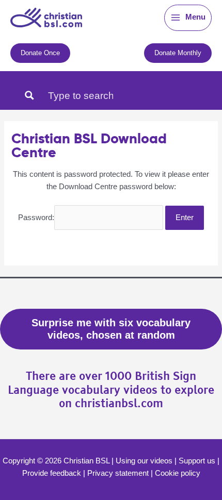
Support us (197, 461)
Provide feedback (51, 473)
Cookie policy (177, 473)
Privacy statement (118, 473)
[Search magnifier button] (29, 95)
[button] (40, 52)
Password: (36, 217)
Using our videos (144, 461)
